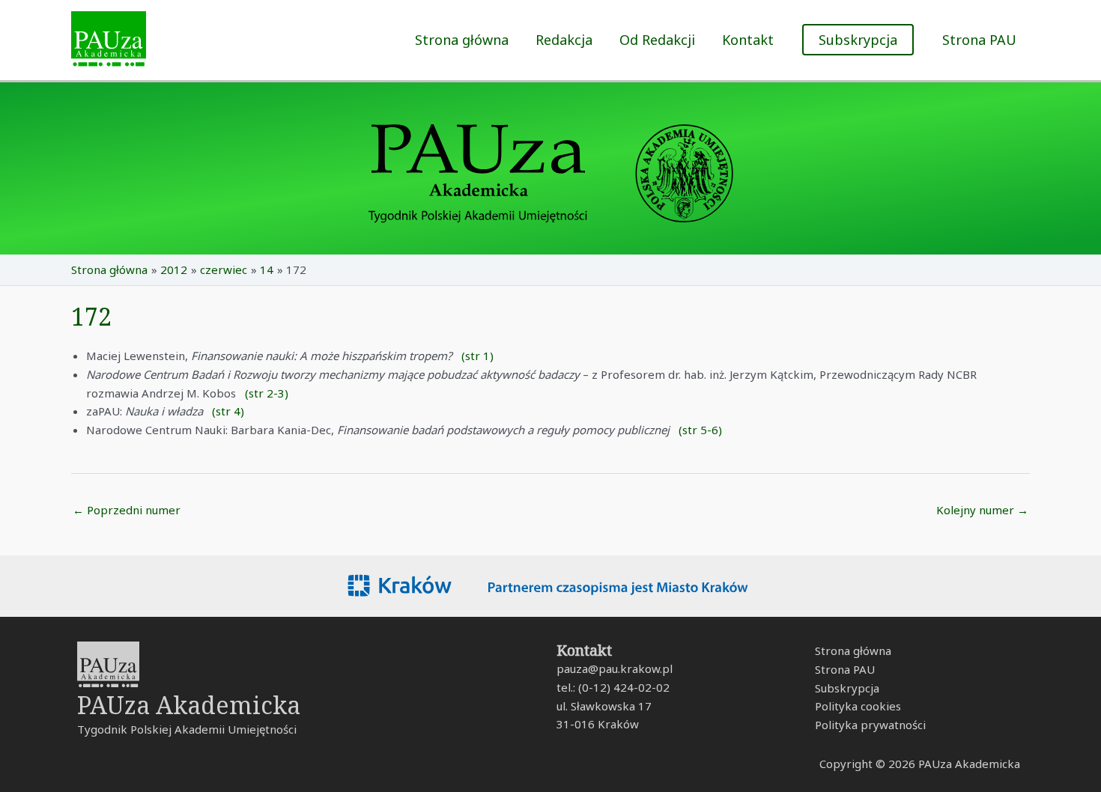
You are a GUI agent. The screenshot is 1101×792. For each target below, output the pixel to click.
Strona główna (462, 40)
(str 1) (477, 355)
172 (91, 316)
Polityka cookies (858, 705)
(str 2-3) (266, 393)
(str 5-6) (700, 429)
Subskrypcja (847, 687)
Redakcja (564, 40)
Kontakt (748, 40)
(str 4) (228, 410)
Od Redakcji (657, 40)
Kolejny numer (982, 509)
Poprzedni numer (127, 509)
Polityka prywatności (870, 724)
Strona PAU (979, 40)
